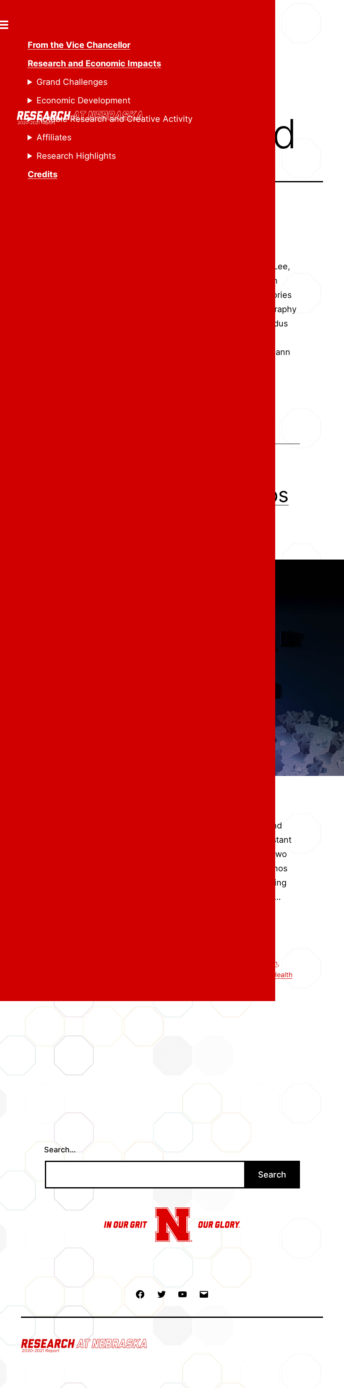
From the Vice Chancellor (79, 45)
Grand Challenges (71, 82)
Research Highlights (76, 156)
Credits (42, 174)
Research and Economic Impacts (94, 63)
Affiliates (53, 137)
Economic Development (83, 100)
